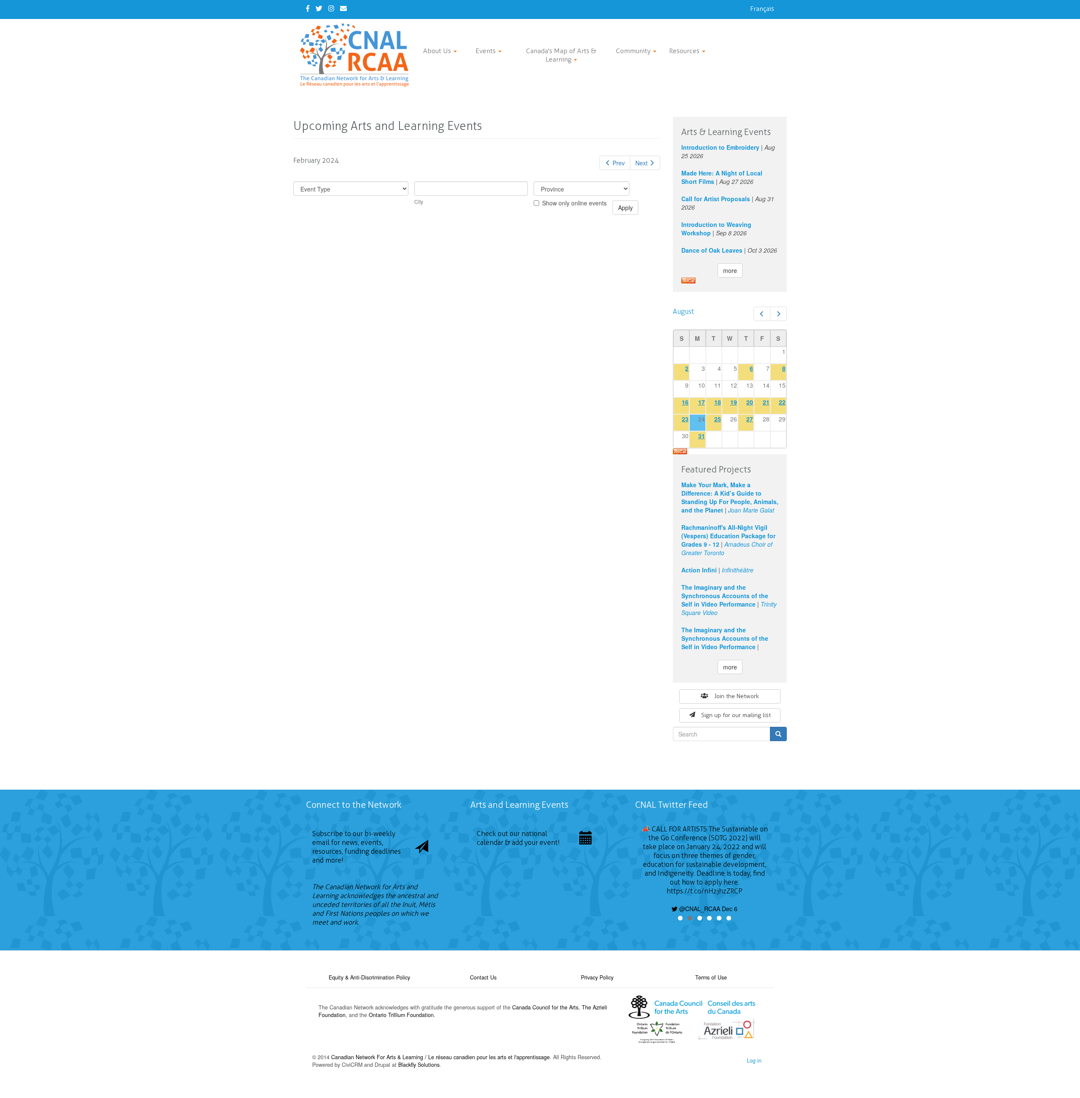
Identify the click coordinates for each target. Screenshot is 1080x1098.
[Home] (358, 55)
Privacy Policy (597, 977)
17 (701, 402)
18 (717, 402)
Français (762, 9)
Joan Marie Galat (751, 510)
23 (685, 419)
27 (749, 419)
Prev (619, 163)
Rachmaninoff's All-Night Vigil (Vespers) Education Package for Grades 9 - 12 (728, 535)
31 (701, 436)
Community (634, 51)
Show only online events (574, 203)
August (683, 312)
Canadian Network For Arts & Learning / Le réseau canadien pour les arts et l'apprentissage (440, 1057)
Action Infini (699, 570)
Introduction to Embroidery (720, 147)
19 (733, 402)
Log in (754, 1060)
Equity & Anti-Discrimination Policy (369, 977)
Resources (685, 51)
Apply (625, 207)
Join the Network (736, 696)
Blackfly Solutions (419, 1064)
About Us (438, 51)
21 (766, 402)
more (730, 270)
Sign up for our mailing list (736, 715)
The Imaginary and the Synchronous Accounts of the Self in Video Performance (724, 595)
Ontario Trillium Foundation (401, 1015)
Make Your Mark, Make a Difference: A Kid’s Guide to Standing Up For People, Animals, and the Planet (729, 497)
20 (749, 402)
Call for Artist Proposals (715, 198)
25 (717, 419)
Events (486, 51)
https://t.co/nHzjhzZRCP (704, 891)
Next (641, 163)
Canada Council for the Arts (545, 1007)
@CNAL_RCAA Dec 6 (707, 908)
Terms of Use (711, 977)
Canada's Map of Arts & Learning (561, 55)
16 (685, 402)
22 (782, 402)
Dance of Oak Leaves (711, 250)
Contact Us (483, 977)
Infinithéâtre (737, 570)
